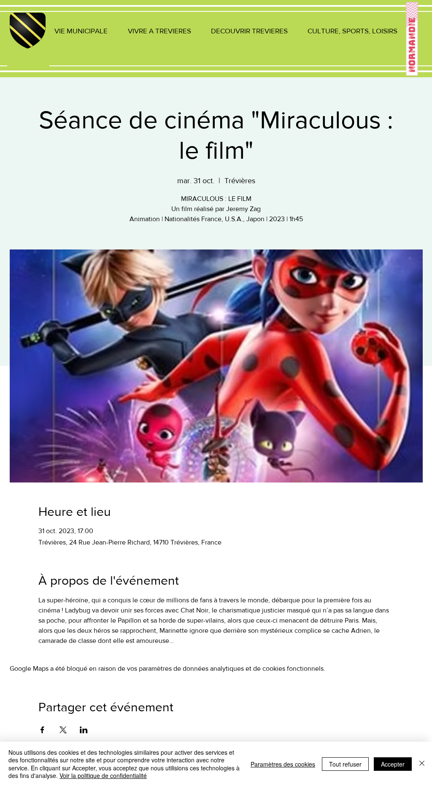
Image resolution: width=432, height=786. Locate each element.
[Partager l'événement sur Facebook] (42, 729)
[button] (81, 30)
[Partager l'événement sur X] (63, 729)
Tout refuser (345, 764)
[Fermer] (422, 763)
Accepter (393, 764)
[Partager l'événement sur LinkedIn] (84, 729)
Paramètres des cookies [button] (283, 764)
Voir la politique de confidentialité (103, 775)
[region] (28, 41)
